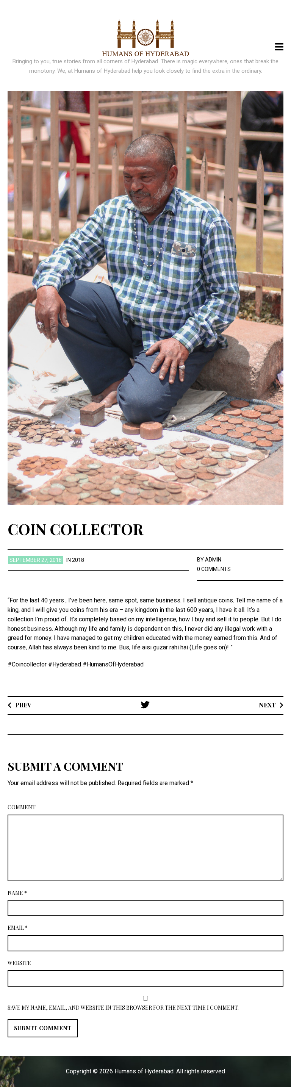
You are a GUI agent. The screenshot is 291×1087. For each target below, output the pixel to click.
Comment (22, 807)
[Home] (145, 38)
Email (18, 927)
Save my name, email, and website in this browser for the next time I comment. (123, 1007)
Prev (23, 705)
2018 (78, 560)
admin (213, 560)
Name (17, 892)
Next (267, 705)
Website (19, 963)
